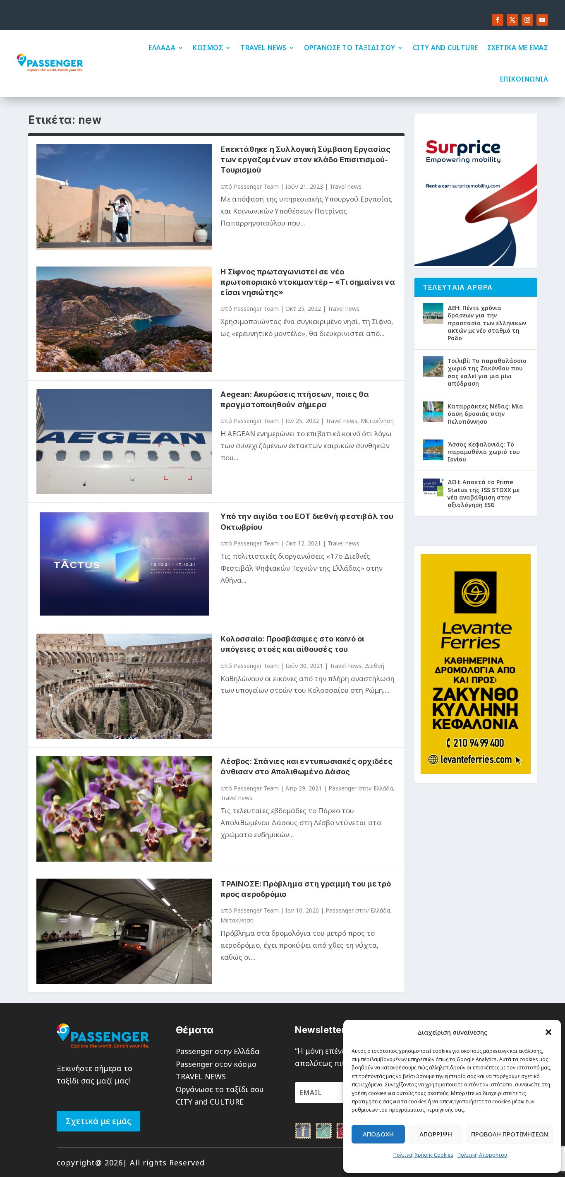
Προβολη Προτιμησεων (509, 1134)
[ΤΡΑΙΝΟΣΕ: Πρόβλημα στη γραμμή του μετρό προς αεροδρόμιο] (124, 931)
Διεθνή (374, 666)
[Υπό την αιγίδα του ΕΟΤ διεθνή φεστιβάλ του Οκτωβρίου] (124, 564)
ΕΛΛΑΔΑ (161, 47)
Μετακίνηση (377, 421)
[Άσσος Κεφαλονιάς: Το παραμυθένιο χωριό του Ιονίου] (433, 450)
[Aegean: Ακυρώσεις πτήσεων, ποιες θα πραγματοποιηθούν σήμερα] (124, 442)
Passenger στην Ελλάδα (360, 788)
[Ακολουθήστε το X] (512, 20)
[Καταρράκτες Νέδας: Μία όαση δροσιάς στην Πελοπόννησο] (433, 411)
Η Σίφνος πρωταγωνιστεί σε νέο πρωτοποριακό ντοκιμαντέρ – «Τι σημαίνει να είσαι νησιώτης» (307, 282)
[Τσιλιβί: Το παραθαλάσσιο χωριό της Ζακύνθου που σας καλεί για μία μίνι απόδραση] (433, 366)
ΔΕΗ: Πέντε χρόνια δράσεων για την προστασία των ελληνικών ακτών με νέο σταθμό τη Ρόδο (487, 323)
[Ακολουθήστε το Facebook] (497, 20)
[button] (548, 1032)
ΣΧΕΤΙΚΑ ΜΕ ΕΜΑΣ (517, 47)
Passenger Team (256, 186)
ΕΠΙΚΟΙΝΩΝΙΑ (524, 79)
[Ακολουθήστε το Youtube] (542, 20)
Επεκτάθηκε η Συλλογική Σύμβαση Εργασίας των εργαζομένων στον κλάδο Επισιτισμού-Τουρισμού (305, 159)
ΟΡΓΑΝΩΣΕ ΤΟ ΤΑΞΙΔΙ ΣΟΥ (349, 47)
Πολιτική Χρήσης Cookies (423, 1154)
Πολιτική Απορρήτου (482, 1154)
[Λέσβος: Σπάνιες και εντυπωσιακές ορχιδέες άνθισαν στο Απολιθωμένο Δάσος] (124, 809)
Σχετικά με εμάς (98, 1121)
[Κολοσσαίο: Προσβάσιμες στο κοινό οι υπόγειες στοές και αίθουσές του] (124, 686)
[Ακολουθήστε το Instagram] (527, 20)
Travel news (346, 186)
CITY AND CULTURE (445, 47)
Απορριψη (435, 1134)
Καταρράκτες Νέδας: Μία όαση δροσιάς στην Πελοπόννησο (485, 413)
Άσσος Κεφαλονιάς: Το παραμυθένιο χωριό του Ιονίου (484, 451)
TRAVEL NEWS (263, 47)
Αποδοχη (378, 1134)
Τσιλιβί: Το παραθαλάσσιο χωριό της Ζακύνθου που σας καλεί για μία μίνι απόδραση (487, 372)
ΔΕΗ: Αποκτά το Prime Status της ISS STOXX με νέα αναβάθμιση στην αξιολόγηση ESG (484, 493)
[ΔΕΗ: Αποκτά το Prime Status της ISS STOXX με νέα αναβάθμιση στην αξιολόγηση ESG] (433, 487)
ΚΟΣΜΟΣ (208, 47)
